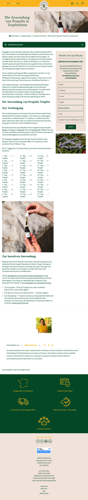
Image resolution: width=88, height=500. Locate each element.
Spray (13, 130)
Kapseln (21, 130)
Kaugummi (35, 130)
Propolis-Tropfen (12, 139)
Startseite (15, 36)
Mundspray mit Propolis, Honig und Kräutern (25, 276)
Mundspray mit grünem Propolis (38, 283)
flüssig (4, 130)
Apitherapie (26, 36)
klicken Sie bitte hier (20, 303)
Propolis (5, 52)
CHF (18, 3)
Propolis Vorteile (39, 36)
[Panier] (72, 3)
